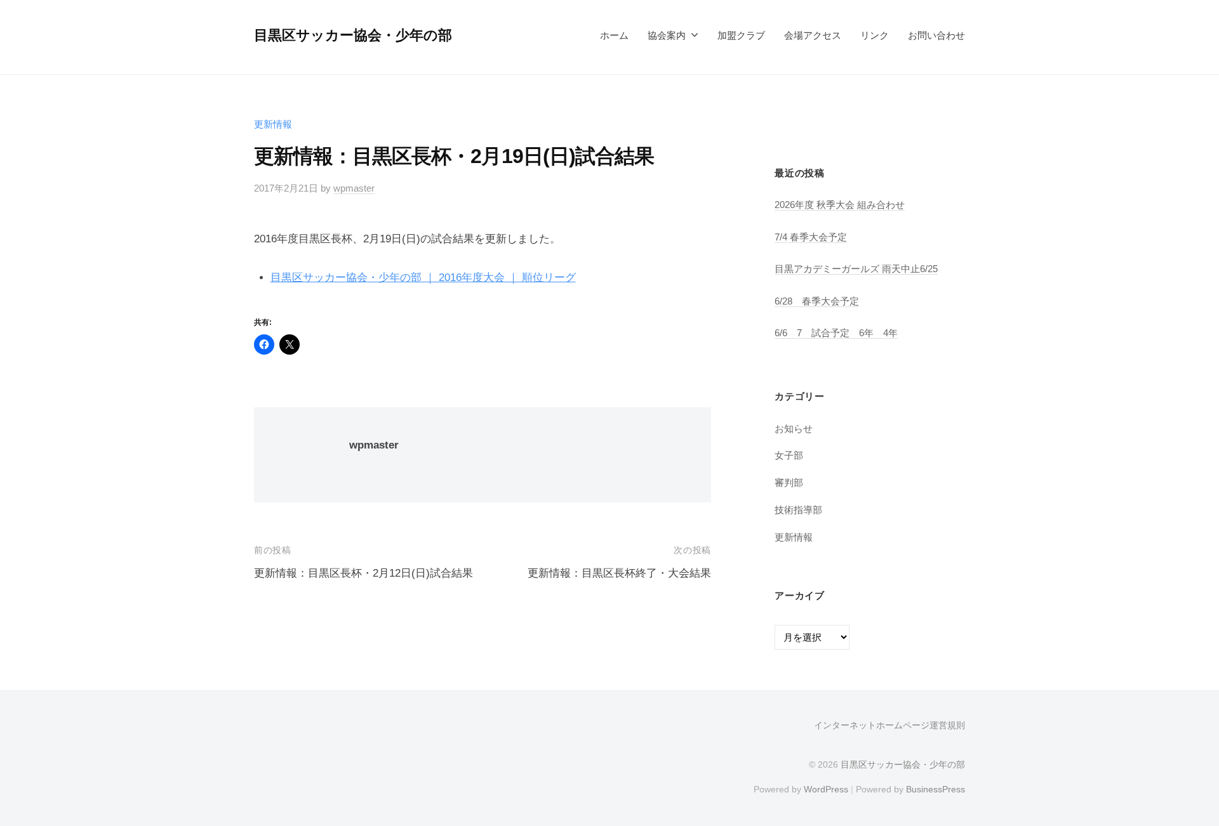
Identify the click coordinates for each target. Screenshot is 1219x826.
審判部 (789, 482)
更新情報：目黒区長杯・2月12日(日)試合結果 (363, 573)
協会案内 (667, 35)
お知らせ (794, 428)
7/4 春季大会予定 (811, 237)
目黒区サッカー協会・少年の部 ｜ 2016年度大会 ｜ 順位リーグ (423, 278)
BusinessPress (935, 789)
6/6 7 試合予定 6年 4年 (836, 332)
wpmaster (354, 188)
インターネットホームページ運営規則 (889, 725)
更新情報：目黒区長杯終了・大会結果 (619, 573)
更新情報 (273, 124)
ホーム (614, 35)
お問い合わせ (936, 35)
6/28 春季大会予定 (817, 301)
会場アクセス (812, 35)
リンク (874, 35)
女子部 (789, 455)
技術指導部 (798, 509)
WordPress (826, 789)
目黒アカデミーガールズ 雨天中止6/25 (856, 268)
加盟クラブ (741, 35)
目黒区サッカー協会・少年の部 (353, 35)
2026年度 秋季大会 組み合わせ (840, 204)
